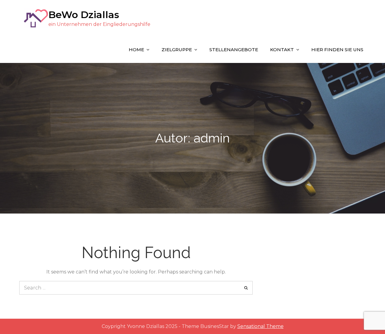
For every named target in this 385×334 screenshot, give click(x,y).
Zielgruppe (177, 49)
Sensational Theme (260, 326)
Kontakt (282, 49)
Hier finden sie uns (337, 49)
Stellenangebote (233, 49)
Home (136, 49)
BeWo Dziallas (83, 14)
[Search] (246, 288)
